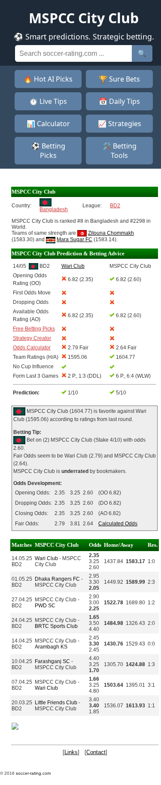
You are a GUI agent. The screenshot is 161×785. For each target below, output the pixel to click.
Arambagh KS (51, 647)
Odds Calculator (32, 348)
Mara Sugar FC (74, 239)
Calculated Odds (117, 524)
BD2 (115, 206)
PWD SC (45, 606)
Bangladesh (53, 209)
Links (71, 752)
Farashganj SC (52, 661)
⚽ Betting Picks (48, 150)
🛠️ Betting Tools (120, 150)
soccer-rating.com (33, 773)
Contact (96, 752)
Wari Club (46, 558)
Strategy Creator (32, 338)
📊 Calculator (48, 123)
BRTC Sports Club (56, 626)
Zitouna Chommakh (111, 233)
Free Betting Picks (34, 329)
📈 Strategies (119, 123)
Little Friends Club (56, 703)
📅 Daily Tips (119, 101)
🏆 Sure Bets (119, 79)
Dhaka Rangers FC (57, 579)
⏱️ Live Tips (48, 101)
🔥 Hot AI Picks (48, 79)
